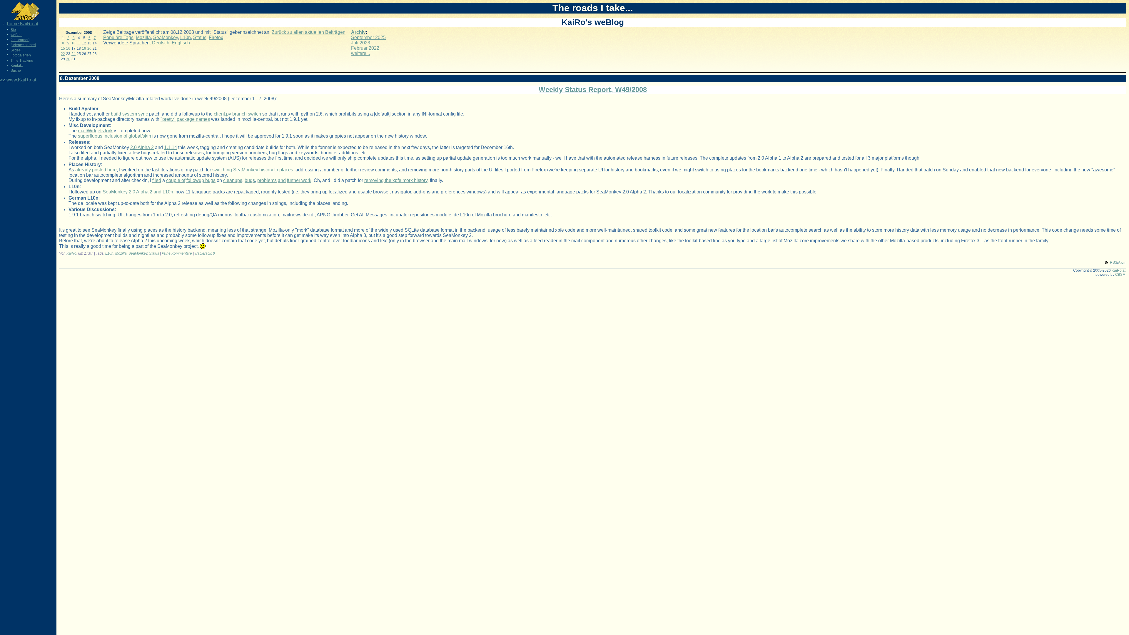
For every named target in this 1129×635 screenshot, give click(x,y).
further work (299, 180)
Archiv (358, 32)
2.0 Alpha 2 (142, 147)
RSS (1113, 262)
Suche (16, 70)
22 (63, 54)
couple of (175, 180)
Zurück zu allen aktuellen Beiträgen (308, 32)
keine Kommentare (177, 253)
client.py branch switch (237, 113)
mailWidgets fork (95, 130)
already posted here (96, 169)
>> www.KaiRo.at (18, 79)
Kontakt (17, 65)
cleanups (232, 180)
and (282, 180)
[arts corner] (20, 40)
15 (63, 48)
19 (84, 48)
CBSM (1120, 275)
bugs (250, 180)
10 (73, 43)
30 (68, 59)
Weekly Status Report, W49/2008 (593, 89)
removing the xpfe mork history (395, 180)
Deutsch (160, 42)
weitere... (360, 53)
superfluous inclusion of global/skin (114, 135)
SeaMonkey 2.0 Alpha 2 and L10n (138, 191)
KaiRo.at (1118, 270)
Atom (1122, 262)
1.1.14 (170, 147)
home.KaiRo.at (22, 23)
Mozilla (143, 37)
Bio (13, 30)
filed (156, 180)
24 (73, 54)
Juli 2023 (360, 42)
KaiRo (71, 253)
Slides (16, 50)
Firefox (216, 37)
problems (267, 180)
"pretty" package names (185, 119)
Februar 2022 (365, 48)
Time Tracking (22, 61)
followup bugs (201, 180)
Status (199, 37)
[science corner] (23, 45)
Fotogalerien (21, 55)
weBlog (17, 35)
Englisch (181, 42)
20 (89, 48)
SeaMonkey (165, 37)
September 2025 (368, 37)
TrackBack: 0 (205, 253)
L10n (185, 37)
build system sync (129, 113)
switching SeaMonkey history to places (252, 169)
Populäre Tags (118, 37)
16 (68, 48)
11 (79, 43)
